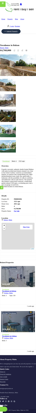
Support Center (4, 379)
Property (10, 19)
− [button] (4, 228)
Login (12, 26)
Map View (26, 227)
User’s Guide (3, 376)
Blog (16, 19)
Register (17, 26)
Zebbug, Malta (8, 338)
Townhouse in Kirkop (9, 291)
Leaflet (32, 248)
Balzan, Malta (4, 48)
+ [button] (4, 225)
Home (3, 19)
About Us (2, 372)
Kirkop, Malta (8, 293)
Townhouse (6, 161)
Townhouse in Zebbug (9, 336)
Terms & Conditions (5, 374)
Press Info (2, 381)
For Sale (16, 211)
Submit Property (12, 31)
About (22, 19)
